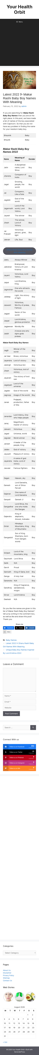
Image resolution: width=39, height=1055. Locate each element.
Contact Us (7, 981)
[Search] (33, 727)
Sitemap (6, 978)
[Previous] (4, 997)
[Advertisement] (19, 45)
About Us (7, 970)
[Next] (34, 997)
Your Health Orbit (19, 9)
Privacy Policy (8, 975)
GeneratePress (19, 1052)
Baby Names (11, 640)
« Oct (5, 1042)
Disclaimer (7, 973)
